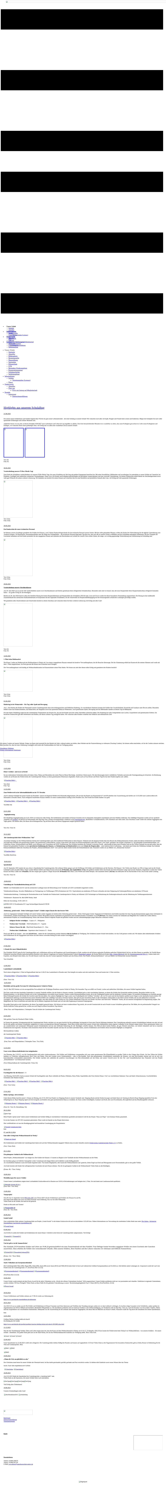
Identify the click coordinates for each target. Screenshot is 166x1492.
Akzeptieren (3, 748)
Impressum (17, 750)
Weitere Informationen (7, 750)
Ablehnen (11, 748)
